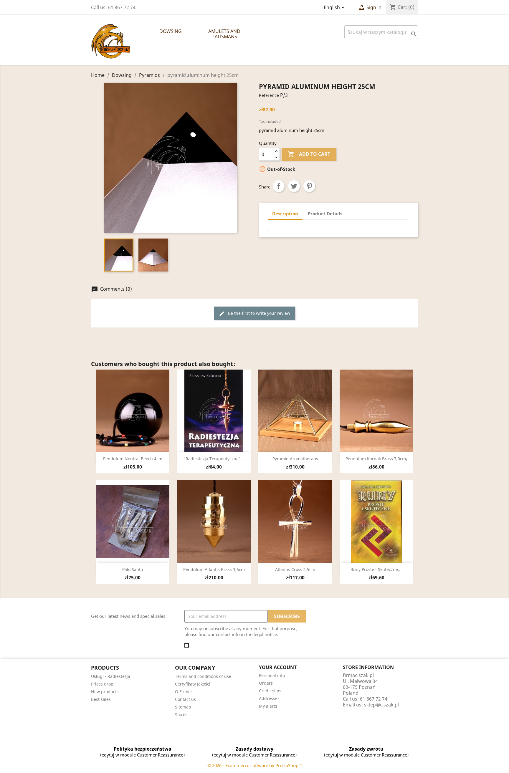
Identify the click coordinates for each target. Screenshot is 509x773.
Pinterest (309, 186)
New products (105, 691)
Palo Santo (132, 569)
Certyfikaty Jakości (192, 684)
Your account (278, 667)
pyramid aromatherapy (295, 458)
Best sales (101, 699)
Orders (266, 683)
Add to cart (309, 154)
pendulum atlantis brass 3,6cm (214, 569)
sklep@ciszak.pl (381, 704)
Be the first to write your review (254, 313)
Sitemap (183, 707)
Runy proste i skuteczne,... (377, 569)
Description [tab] (285, 213)
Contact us (185, 699)
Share (279, 186)
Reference (269, 95)
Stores (181, 714)
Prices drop (102, 684)
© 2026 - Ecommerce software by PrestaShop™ (254, 765)
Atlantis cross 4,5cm (295, 569)
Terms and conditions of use (203, 676)
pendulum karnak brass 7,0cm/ (377, 458)
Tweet (294, 186)
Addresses (269, 698)
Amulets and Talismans (225, 34)
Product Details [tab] (325, 213)
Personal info (272, 675)
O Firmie (183, 691)
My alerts (268, 706)
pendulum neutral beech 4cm (132, 458)
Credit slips (270, 690)
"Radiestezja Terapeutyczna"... (214, 458)
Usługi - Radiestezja (110, 676)
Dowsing (170, 31)
